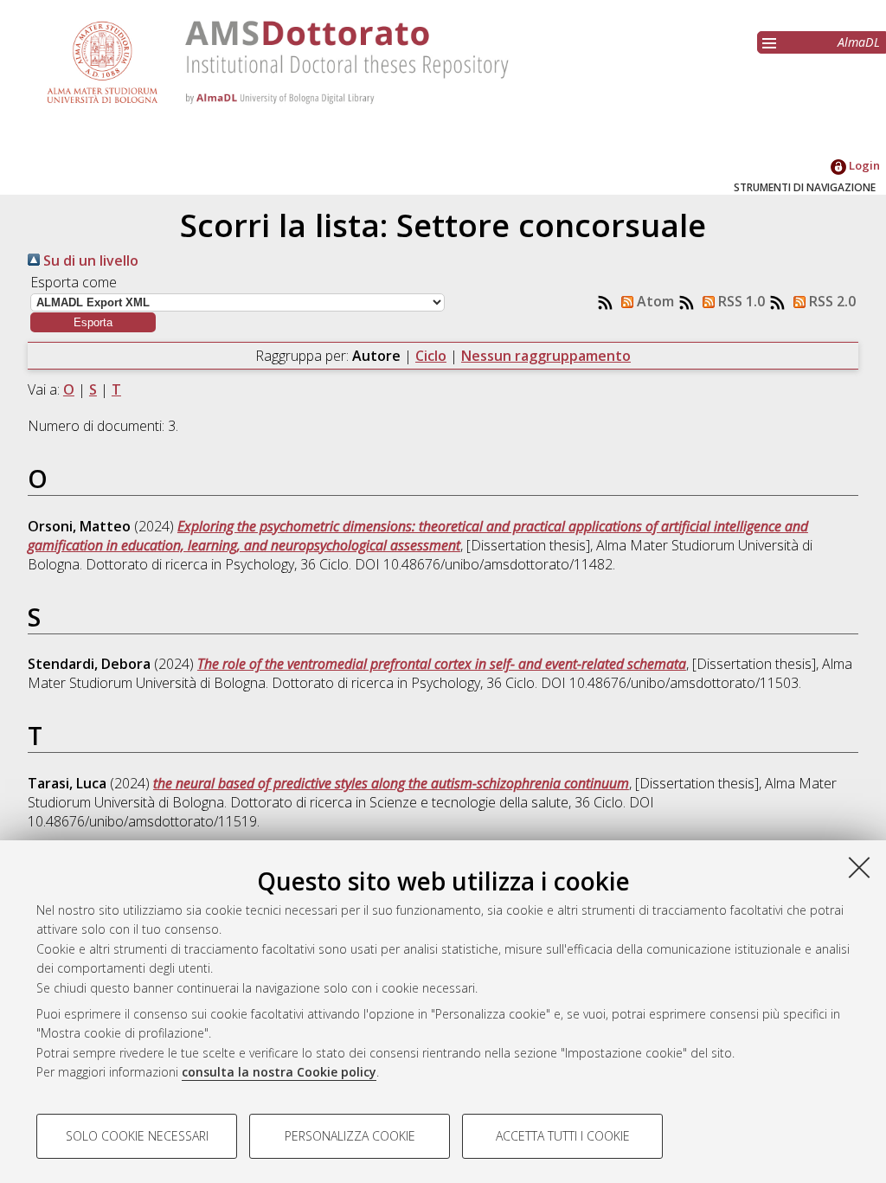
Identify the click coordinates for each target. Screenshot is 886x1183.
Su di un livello (89, 260)
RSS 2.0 (831, 301)
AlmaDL (859, 42)
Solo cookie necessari (137, 1136)
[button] (93, 322)
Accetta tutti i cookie (563, 1136)
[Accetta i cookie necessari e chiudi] (859, 867)
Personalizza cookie (350, 1136)
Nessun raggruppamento (546, 355)
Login (863, 165)
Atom (653, 301)
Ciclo (430, 355)
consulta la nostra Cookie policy (279, 1072)
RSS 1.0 (740, 301)
